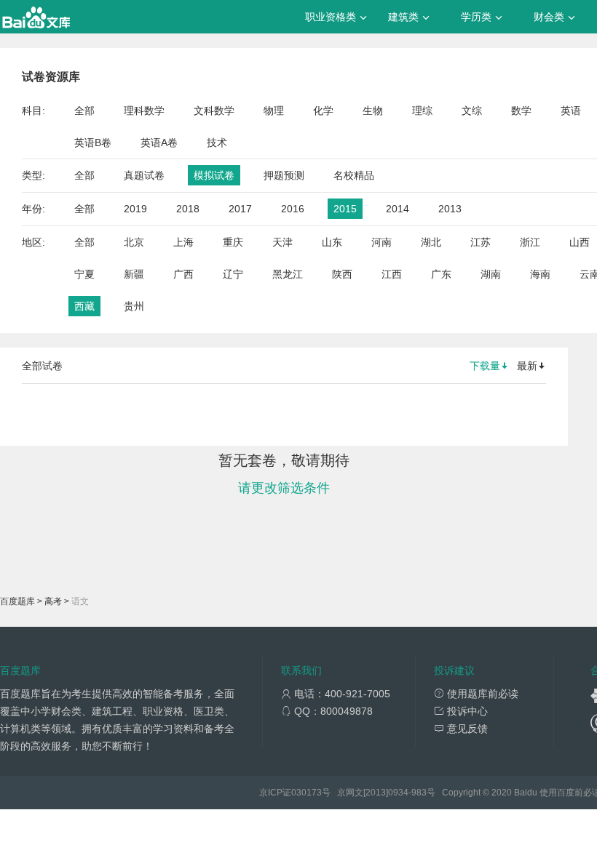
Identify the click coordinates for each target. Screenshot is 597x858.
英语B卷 (92, 142)
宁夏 (84, 274)
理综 (422, 110)
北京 (134, 242)
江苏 (480, 242)
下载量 (485, 366)
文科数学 (214, 110)
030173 (306, 792)
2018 (187, 208)
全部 (84, 110)
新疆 (134, 274)
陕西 (342, 274)
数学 (521, 110)
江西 (391, 274)
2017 (240, 208)
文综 (472, 110)
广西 (183, 274)
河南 (381, 242)
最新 (527, 366)
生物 (373, 110)
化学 (323, 110)
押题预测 (284, 175)
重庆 (233, 242)
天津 (282, 242)
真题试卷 (144, 175)
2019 (135, 208)
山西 (579, 242)
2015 (345, 208)
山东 (332, 242)
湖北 (431, 242)
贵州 (134, 306)
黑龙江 (287, 274)
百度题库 (17, 601)
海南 (540, 274)
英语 (571, 110)
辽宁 (233, 274)
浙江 (530, 242)
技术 (217, 142)
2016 (292, 208)
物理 (274, 110)
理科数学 (144, 110)
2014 (397, 208)
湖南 (491, 274)
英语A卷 (159, 142)
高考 (53, 601)
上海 (183, 242)
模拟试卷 (214, 175)
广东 (441, 274)
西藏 (84, 306)
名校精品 (353, 175)
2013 (450, 208)
